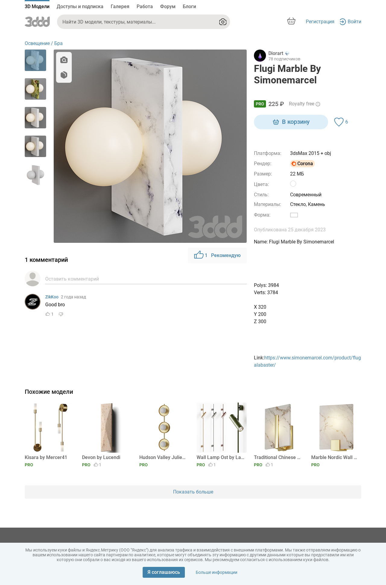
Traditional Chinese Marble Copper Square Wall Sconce (278, 457)
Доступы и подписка (80, 6)
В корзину (296, 121)
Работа (145, 6)
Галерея (120, 6)
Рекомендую (223, 255)
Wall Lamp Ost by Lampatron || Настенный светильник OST (221, 457)
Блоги (189, 6)
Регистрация (320, 21)
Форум (168, 6)
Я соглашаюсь (163, 572)
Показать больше (193, 492)
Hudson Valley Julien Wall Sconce (163, 457)
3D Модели (37, 6)
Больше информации (216, 572)
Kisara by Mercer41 (46, 457)
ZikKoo (52, 296)
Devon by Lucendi (101, 457)
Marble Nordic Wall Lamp (335, 457)
